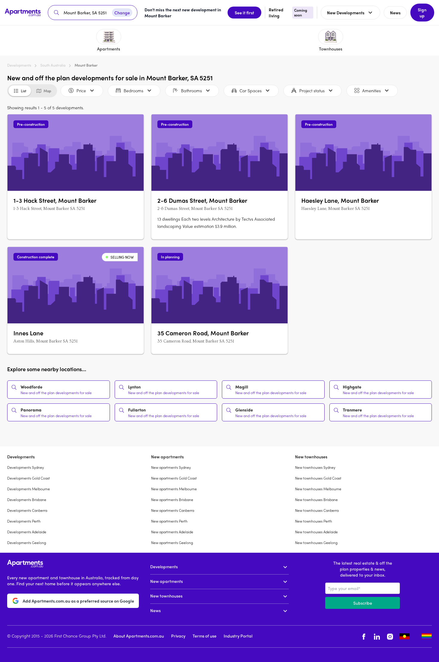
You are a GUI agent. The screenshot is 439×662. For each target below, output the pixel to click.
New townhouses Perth (313, 521)
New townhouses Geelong (316, 542)
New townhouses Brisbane (316, 499)
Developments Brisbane (26, 499)
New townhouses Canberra (317, 510)
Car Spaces (251, 90)
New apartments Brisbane (172, 499)
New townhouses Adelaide (316, 531)
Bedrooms (133, 90)
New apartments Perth (169, 521)
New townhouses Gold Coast (318, 478)
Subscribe (362, 603)
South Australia (52, 65)
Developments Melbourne (28, 488)
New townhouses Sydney (315, 467)
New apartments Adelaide (172, 531)
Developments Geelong (26, 542)
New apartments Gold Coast (174, 478)
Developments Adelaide (26, 531)
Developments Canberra (27, 510)
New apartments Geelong (172, 542)
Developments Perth (24, 521)
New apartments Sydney (171, 467)
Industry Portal (238, 636)
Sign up (422, 13)
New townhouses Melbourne (318, 488)
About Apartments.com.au (138, 636)
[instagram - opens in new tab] (390, 636)
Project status (312, 90)
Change (122, 13)
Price (81, 90)
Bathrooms (191, 90)
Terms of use (205, 636)
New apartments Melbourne (174, 488)
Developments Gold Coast (28, 478)
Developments (19, 65)
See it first (244, 13)
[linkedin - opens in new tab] (376, 636)
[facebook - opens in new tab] (363, 636)
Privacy (178, 636)
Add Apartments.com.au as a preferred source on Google (78, 601)
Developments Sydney (25, 467)
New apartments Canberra (172, 510)
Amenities (371, 90)
